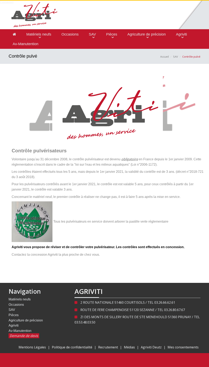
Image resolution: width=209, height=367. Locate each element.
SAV (175, 56)
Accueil (164, 56)
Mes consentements (183, 347)
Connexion (6, 2)
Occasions (16, 304)
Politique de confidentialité (72, 347)
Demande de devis (24, 336)
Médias (129, 347)
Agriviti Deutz (151, 347)
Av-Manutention (20, 330)
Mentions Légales (32, 347)
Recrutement (108, 347)
